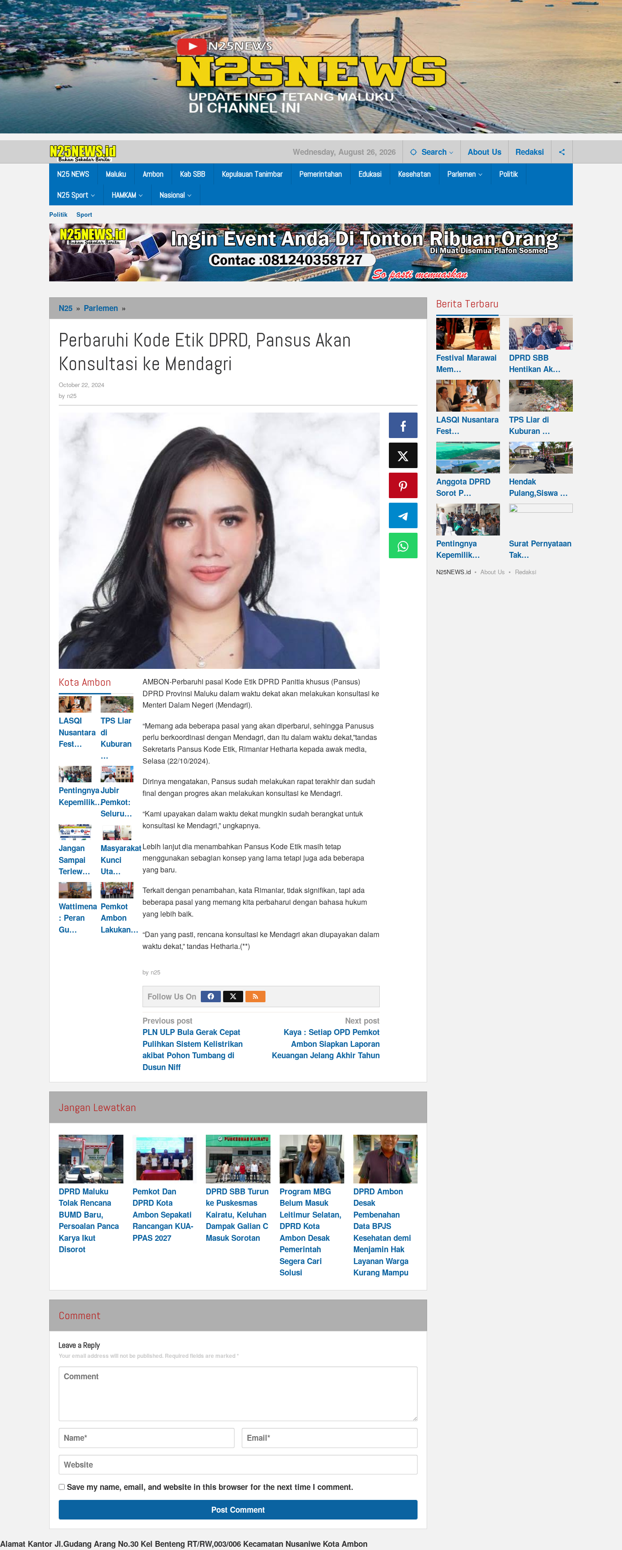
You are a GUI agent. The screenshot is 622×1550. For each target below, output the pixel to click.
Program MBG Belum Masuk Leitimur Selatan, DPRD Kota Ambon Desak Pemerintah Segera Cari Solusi (311, 1232)
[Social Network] (562, 151)
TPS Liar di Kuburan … (116, 738)
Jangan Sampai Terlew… (74, 859)
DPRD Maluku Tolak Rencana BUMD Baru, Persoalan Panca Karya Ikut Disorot (89, 1220)
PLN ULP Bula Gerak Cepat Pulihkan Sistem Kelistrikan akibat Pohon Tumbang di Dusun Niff (193, 1043)
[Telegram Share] (403, 515)
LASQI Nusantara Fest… (77, 732)
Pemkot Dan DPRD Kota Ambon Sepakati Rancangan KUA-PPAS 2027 (163, 1214)
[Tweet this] (403, 455)
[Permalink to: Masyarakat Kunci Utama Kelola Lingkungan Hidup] (117, 832)
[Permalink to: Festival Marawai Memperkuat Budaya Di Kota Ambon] (468, 334)
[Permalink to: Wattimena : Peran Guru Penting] (75, 890)
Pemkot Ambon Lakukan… (119, 918)
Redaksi (525, 571)
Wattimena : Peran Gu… (78, 918)
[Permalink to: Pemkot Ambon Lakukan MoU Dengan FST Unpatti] (117, 890)
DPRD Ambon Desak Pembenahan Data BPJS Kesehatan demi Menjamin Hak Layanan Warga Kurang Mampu (382, 1232)
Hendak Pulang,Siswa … (538, 487)
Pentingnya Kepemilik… (80, 796)
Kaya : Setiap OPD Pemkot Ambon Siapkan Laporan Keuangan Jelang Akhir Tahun (326, 1038)
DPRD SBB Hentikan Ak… (535, 363)
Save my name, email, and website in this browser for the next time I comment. (210, 1486)
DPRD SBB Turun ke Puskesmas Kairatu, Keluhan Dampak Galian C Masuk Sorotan (237, 1214)
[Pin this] (403, 485)
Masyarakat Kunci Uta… (121, 859)
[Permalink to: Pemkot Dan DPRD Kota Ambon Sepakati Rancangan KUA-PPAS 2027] (165, 1159)
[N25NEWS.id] (83, 151)
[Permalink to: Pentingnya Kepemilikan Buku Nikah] (75, 774)
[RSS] (255, 996)
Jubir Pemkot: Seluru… (116, 802)
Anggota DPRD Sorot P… (463, 487)
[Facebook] (211, 996)
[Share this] (403, 425)
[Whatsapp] (403, 545)
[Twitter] (233, 996)
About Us (492, 571)
